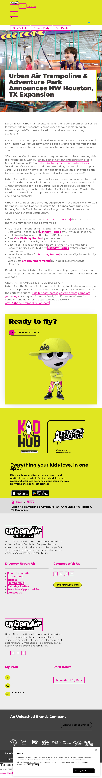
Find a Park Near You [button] (24, 332)
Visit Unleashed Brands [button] (76, 725)
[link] (14, 3)
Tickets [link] (12, 579)
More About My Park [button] (69, 680)
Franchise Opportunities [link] (24, 589)
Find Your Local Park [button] (67, 584)
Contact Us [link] (15, 592)
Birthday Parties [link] (18, 586)
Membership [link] (16, 582)
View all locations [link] (8, 773)
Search (3, 769)
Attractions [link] (15, 576)
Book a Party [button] (41, 28)
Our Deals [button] (62, 28)
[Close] (96, 749)
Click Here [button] (20, 493)
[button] (22, 6)
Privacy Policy (33, 765)
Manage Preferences (83, 771)
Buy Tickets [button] (20, 28)
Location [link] (31, 6)
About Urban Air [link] (18, 573)
